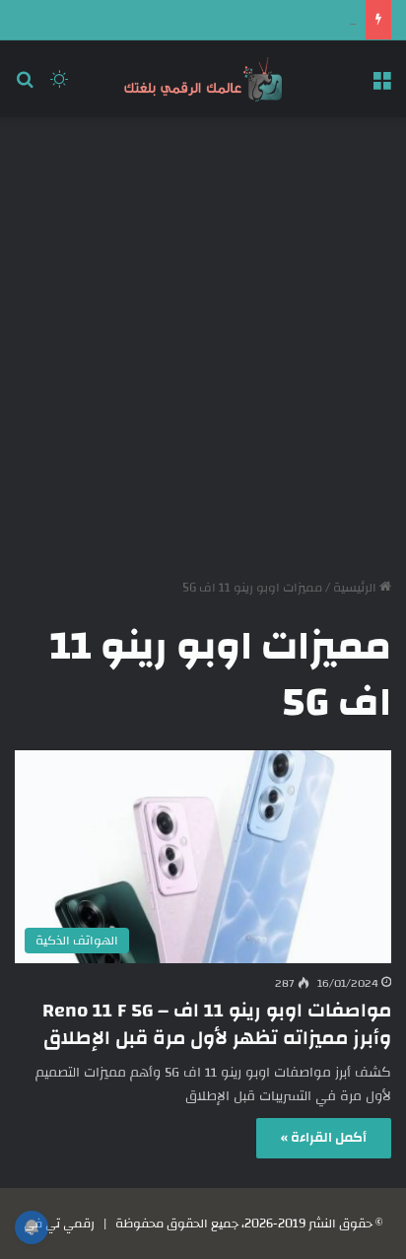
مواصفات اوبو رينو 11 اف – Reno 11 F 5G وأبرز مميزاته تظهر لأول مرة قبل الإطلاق (216, 1024)
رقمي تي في (59, 1223)
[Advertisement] (203, 340)
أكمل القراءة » (324, 1138)
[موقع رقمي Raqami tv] (203, 79)
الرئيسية (356, 587)
